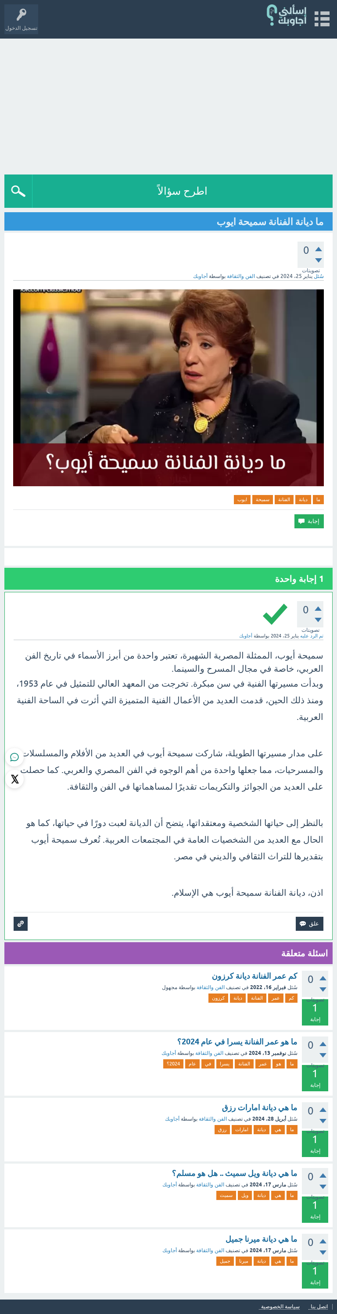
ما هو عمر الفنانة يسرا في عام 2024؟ (237, 1041)
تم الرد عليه (311, 635)
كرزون (218, 998)
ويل (244, 1195)
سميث (226, 1195)
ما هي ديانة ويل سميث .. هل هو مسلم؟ (235, 1173)
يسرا (224, 1063)
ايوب (242, 499)
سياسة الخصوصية (280, 1307)
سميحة (262, 499)
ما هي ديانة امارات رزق (260, 1107)
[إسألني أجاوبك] (287, 15)
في (208, 1063)
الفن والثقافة (241, 276)
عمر (276, 998)
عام (192, 1063)
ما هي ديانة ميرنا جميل (262, 1238)
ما (318, 499)
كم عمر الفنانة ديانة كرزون (255, 975)
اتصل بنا (319, 1307)
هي (278, 1129)
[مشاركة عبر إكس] (14, 779)
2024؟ (173, 1063)
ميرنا (243, 1261)
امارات (241, 1129)
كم (291, 998)
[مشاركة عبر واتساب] (14, 757)
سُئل (319, 276)
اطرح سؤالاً (183, 191)
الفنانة (284, 499)
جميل (225, 1261)
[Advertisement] (168, 104)
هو (278, 1063)
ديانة (303, 499)
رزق (222, 1129)
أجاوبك (168, 1053)
